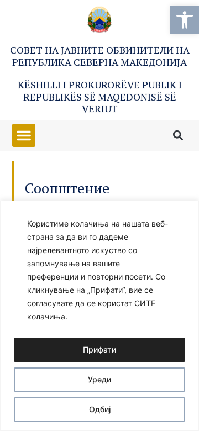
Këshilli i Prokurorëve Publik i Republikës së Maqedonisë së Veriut (100, 96)
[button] (184, 20)
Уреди (99, 379)
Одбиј (100, 409)
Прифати (99, 349)
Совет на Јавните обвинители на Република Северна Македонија (100, 56)
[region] (99, 316)
